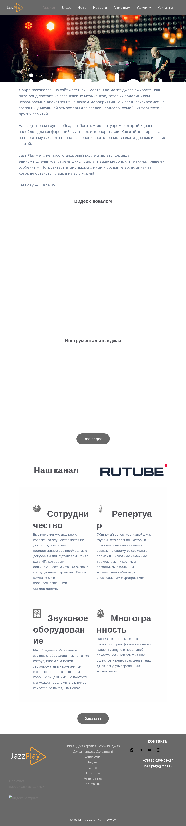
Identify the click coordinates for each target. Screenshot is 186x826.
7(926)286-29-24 (159, 760)
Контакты (165, 7)
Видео (67, 7)
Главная (48, 7)
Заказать (93, 718)
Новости (100, 7)
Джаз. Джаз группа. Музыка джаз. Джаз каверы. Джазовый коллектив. (93, 751)
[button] (149, 7)
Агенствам (121, 7)
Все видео (93, 439)
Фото (82, 7)
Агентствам (93, 778)
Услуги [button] (142, 7)
